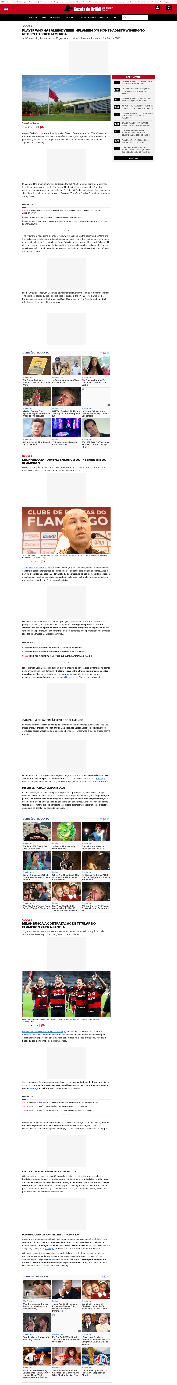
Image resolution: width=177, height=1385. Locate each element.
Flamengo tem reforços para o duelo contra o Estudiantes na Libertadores (64, 1102)
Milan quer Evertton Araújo (49, 2)
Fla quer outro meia (68, 2)
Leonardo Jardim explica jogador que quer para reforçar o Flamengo (137, 115)
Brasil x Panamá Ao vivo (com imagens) (91, 2)
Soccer (33, 17)
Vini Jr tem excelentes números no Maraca (142, 2)
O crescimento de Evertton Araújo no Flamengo (44, 1031)
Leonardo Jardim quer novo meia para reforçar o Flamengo (137, 100)
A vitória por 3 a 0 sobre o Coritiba (38, 567)
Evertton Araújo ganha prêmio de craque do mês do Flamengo (58, 1106)
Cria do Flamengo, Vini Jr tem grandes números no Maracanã (136, 124)
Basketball (56, 17)
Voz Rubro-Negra (86, 17)
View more (133, 158)
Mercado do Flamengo (116, 2)
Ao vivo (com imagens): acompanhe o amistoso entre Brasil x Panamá (137, 107)
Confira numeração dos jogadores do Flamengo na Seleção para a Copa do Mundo (136, 132)
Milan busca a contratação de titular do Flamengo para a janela (136, 91)
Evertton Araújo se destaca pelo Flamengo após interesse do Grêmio (61, 1110)
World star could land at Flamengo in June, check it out (55, 217)
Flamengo (70, 677)
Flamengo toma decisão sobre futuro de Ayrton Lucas (136, 141)
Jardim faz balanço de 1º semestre (24, 2)
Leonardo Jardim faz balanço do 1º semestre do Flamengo (137, 83)
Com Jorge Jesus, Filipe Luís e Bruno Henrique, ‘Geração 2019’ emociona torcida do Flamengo (136, 149)
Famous (104, 17)
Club (43, 17)
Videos (69, 17)
